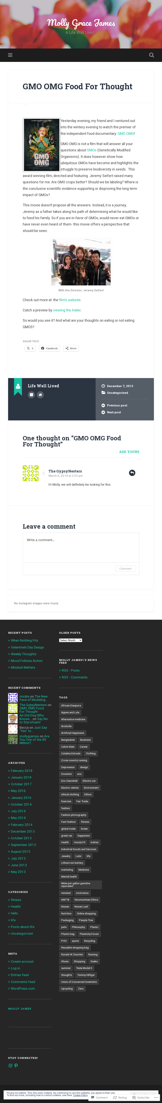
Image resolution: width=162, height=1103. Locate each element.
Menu (10, 55)
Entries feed (20, 975)
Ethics (87, 794)
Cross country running (74, 760)
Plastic (94, 927)
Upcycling (67, 988)
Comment (125, 568)
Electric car (89, 780)
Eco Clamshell (69, 780)
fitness (16, 900)
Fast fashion (68, 821)
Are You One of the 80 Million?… (34, 739)
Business (85, 739)
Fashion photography (73, 814)
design (84, 767)
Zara (81, 988)
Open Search (151, 55)
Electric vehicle (70, 787)
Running (93, 954)
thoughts (66, 974)
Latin (78, 856)
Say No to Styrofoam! (34, 720)
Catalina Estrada (70, 753)
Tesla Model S (84, 968)
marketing (67, 869)
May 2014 (18, 818)
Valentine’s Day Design (27, 647)
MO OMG (127, 133)
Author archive (31, 394)
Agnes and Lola (70, 712)
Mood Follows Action (26, 661)
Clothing (91, 753)
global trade (68, 828)
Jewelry (65, 856)
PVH (64, 940)
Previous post (117, 405)
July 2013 (18, 858)
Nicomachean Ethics (86, 899)
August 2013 (20, 851)
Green (84, 828)
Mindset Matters (23, 667)
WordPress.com (23, 988)
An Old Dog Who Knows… (32, 717)
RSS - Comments (75, 677)
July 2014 (18, 811)
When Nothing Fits (24, 640)
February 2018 (21, 771)
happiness (84, 835)
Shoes (65, 961)
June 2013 (19, 865)
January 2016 (21, 798)
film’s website (69, 300)
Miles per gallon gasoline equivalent (75, 885)
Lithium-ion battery (72, 862)
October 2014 (21, 804)
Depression (68, 767)
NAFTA (65, 899)
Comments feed (23, 982)
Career (84, 746)
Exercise (66, 801)
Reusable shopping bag (75, 947)
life (13, 920)
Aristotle (66, 726)
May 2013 (18, 872)
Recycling (89, 940)
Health (16, 906)
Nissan (65, 906)
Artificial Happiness (72, 732)
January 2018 (21, 777)
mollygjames (29, 736)
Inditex (95, 842)
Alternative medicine (73, 719)
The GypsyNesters (65, 471)
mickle (24, 696)
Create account (22, 961)
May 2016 (18, 791)
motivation (82, 892)
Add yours (129, 452)
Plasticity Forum (89, 933)
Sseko (94, 961)
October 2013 (21, 838)
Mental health (69, 876)
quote (75, 940)
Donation (66, 773)
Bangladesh (68, 739)
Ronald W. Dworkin (72, 954)
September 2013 (23, 845)
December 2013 (23, 831)
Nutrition (66, 913)
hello (14, 913)
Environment (91, 787)
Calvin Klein (67, 746)
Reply (132, 473)
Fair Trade (82, 801)
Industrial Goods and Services (78, 849)
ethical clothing (70, 794)
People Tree (86, 920)
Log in (15, 968)
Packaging (67, 920)
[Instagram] (10, 1065)
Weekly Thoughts (23, 654)
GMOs (92, 150)
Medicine (83, 869)
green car (66, 835)
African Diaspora (71, 705)
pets (64, 927)
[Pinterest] (16, 1065)
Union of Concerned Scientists (79, 981)
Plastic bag (67, 933)
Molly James (19, 1008)
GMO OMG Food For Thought (77, 86)
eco (79, 773)
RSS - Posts (71, 670)
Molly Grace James (81, 22)
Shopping (79, 961)
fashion (65, 808)
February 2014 (21, 825)
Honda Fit (79, 842)
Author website (40, 394)
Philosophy (78, 927)
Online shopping (86, 913)
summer (66, 968)
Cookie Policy (80, 1095)
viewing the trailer (67, 310)
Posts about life (22, 927)
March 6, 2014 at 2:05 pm (65, 476)
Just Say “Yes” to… (33, 729)
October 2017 (21, 784)
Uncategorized (117, 393)
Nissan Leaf (81, 906)
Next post (114, 412)
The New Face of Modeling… (34, 698)
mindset (66, 892)
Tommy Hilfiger (86, 974)
